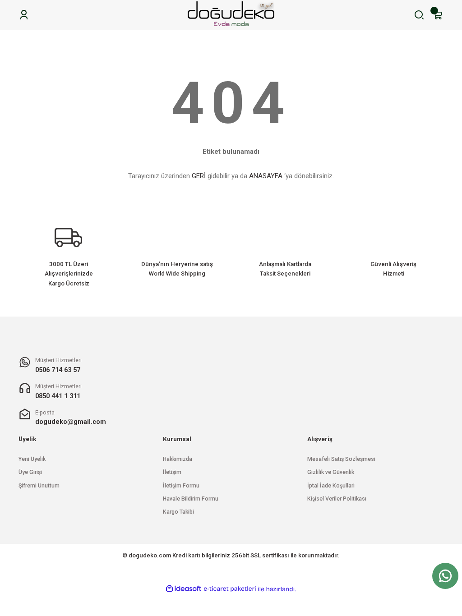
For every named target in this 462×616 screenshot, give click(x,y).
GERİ (199, 176)
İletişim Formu (181, 486)
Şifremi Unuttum (39, 486)
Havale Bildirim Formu (190, 499)
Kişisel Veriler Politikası (336, 499)
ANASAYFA (265, 176)
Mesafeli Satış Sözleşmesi (341, 459)
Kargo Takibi (178, 512)
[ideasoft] (184, 589)
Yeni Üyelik (32, 459)
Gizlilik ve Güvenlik (330, 472)
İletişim (172, 472)
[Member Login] (23, 14)
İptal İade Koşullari (331, 486)
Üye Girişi (30, 472)
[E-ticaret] (229, 589)
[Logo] (231, 14)
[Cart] (438, 14)
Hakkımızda (177, 459)
